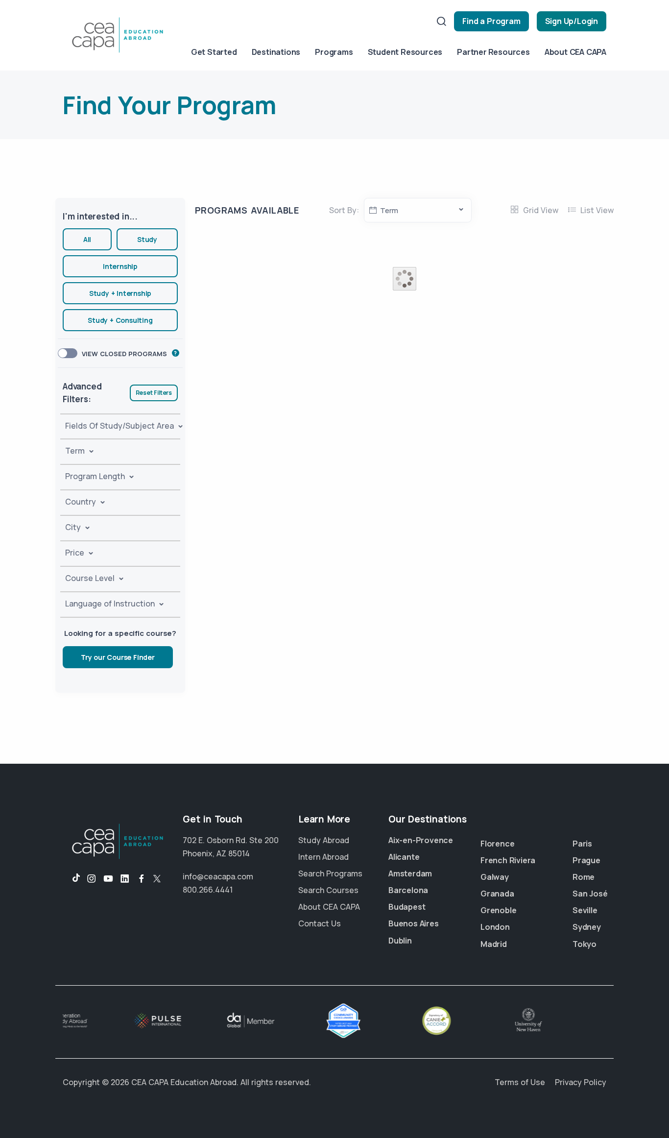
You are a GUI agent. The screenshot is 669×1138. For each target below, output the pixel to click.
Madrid (493, 944)
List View (596, 210)
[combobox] (418, 210)
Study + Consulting (120, 320)
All (87, 239)
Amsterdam (410, 873)
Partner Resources (493, 52)
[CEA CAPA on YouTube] (108, 879)
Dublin (400, 940)
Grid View (539, 210)
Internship (120, 266)
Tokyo (585, 944)
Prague (586, 860)
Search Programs (330, 873)
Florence (497, 843)
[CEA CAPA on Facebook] (141, 879)
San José (590, 893)
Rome (584, 877)
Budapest (406, 906)
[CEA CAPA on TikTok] (71, 879)
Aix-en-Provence (420, 840)
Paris (582, 843)
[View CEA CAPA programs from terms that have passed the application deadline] (175, 353)
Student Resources (405, 52)
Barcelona (408, 890)
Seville (585, 910)
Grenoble (498, 910)
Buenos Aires (413, 923)
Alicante (403, 856)
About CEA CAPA (575, 52)
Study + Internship (120, 293)
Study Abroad (323, 840)
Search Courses (328, 890)
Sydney (587, 926)
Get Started (214, 52)
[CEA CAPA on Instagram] (91, 879)
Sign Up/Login (571, 21)
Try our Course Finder (118, 657)
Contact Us (319, 923)
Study (147, 239)
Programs (334, 52)
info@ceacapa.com (218, 876)
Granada (497, 893)
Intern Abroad (323, 856)
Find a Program (491, 21)
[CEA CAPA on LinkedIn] (125, 879)
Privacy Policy (580, 1082)
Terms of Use (520, 1082)
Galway (494, 877)
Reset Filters (154, 392)
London (495, 926)
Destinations (276, 52)
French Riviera (507, 860)
